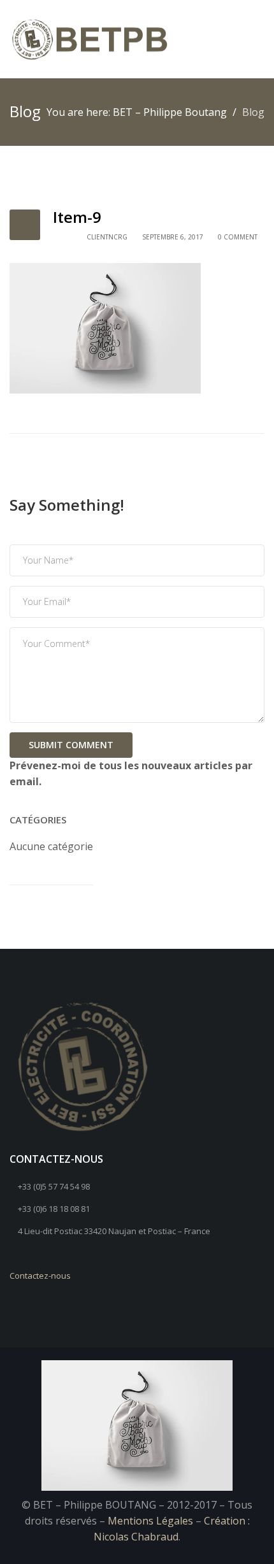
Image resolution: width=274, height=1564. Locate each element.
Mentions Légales (150, 1521)
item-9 (77, 216)
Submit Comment (71, 745)
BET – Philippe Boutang (170, 112)
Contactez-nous (40, 1275)
